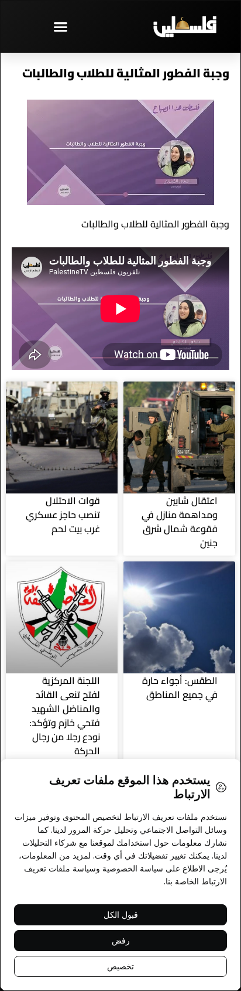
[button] (60, 26)
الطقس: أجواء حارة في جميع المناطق (180, 687)
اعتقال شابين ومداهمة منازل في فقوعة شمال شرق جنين (180, 521)
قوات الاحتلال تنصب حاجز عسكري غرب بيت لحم (63, 514)
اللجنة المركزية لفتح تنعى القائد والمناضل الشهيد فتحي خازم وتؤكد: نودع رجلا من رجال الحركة (64, 716)
